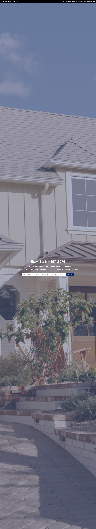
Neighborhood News (88, 1)
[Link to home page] (10, 1)
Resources (74, 2)
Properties (68, 2)
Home (63, 1)
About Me (80, 2)
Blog (94, 1)
